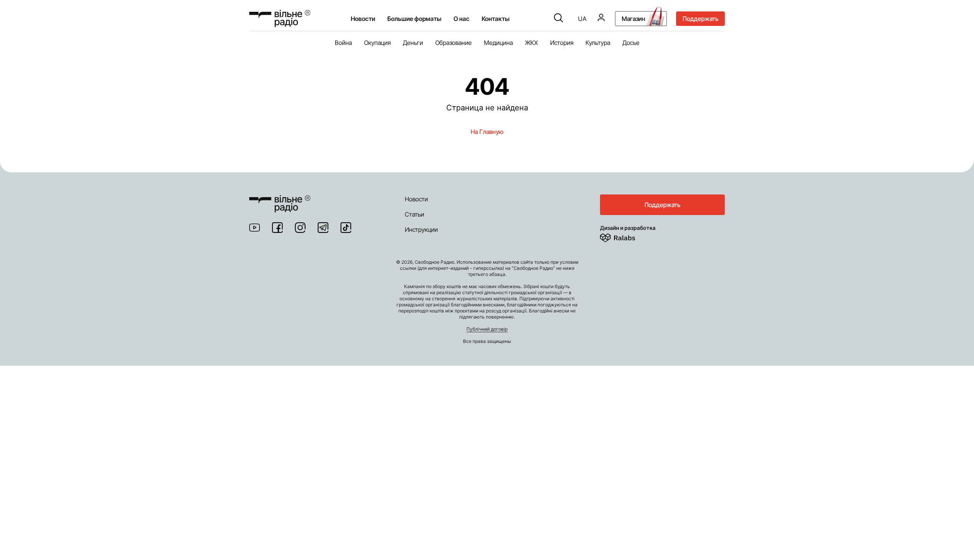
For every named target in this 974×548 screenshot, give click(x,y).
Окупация (377, 42)
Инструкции (421, 229)
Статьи (414, 214)
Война (343, 42)
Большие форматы (414, 18)
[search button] (558, 19)
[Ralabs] (627, 236)
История (561, 42)
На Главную (487, 131)
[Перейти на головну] (279, 199)
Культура (598, 42)
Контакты (495, 18)
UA (582, 18)
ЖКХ (531, 42)
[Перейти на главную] (279, 18)
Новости (363, 18)
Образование (453, 42)
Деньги (413, 42)
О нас (461, 18)
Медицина (498, 42)
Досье (631, 42)
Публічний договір (487, 329)
